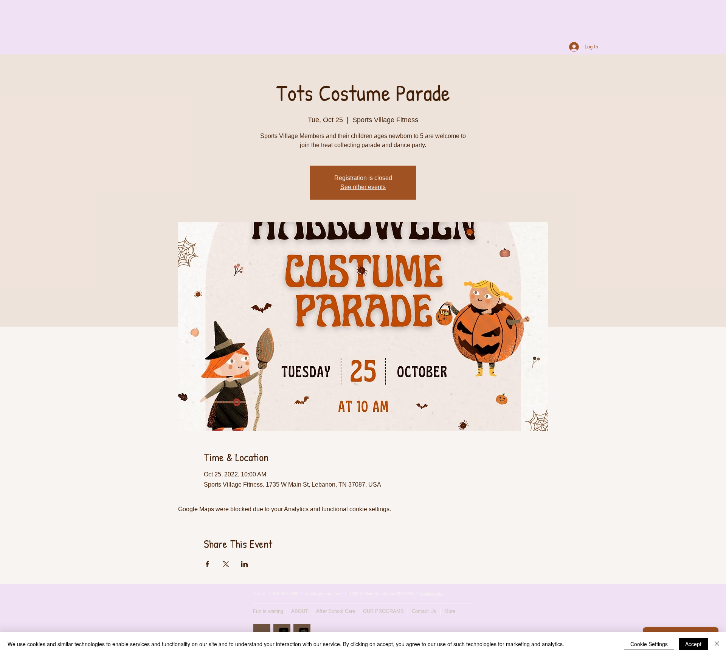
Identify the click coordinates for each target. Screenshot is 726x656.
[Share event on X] (226, 564)
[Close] (716, 644)
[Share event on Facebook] (207, 564)
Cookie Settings (649, 644)
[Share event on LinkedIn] (244, 564)
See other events (363, 187)
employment (432, 593)
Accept (693, 644)
